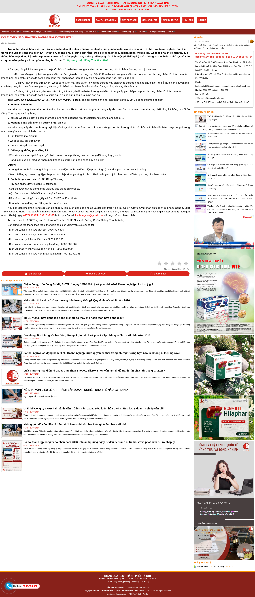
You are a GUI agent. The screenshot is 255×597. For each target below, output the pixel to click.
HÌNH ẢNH (188, 20)
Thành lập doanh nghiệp (32, 32)
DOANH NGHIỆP (83, 20)
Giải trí (170, 32)
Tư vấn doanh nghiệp (109, 32)
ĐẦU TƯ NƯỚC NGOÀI (106, 20)
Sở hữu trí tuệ (91, 32)
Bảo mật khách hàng (140, 587)
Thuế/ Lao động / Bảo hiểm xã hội (71, 32)
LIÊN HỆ (202, 20)
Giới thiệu (15, 32)
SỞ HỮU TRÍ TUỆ (170, 20)
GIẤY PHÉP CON (129, 20)
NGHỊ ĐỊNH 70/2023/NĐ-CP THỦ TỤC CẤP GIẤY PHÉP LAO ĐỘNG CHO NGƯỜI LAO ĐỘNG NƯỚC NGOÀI (230, 198)
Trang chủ (5, 32)
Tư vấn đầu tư (49, 32)
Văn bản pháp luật (127, 32)
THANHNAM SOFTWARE (137, 594)
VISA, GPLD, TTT (149, 20)
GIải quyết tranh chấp (157, 32)
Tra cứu (142, 32)
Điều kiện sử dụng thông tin (118, 587)
